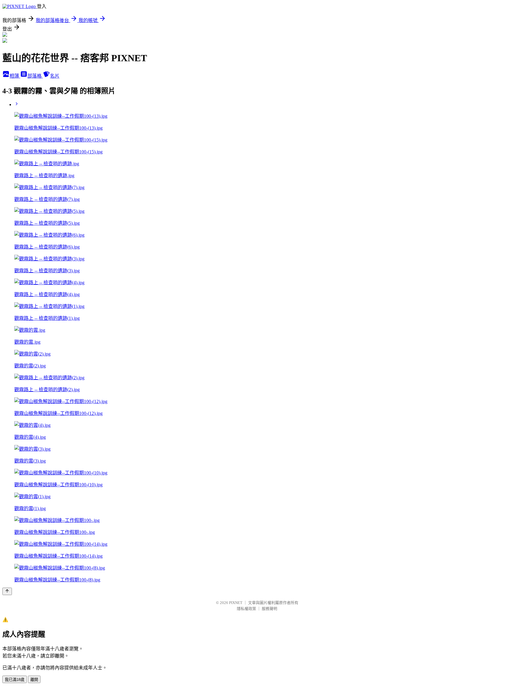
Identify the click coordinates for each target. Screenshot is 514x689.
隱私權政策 (246, 608)
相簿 (15, 75)
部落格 (35, 75)
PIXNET (235, 602)
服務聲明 (269, 608)
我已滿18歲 (14, 679)
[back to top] (7, 591)
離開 (34, 679)
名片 (54, 75)
